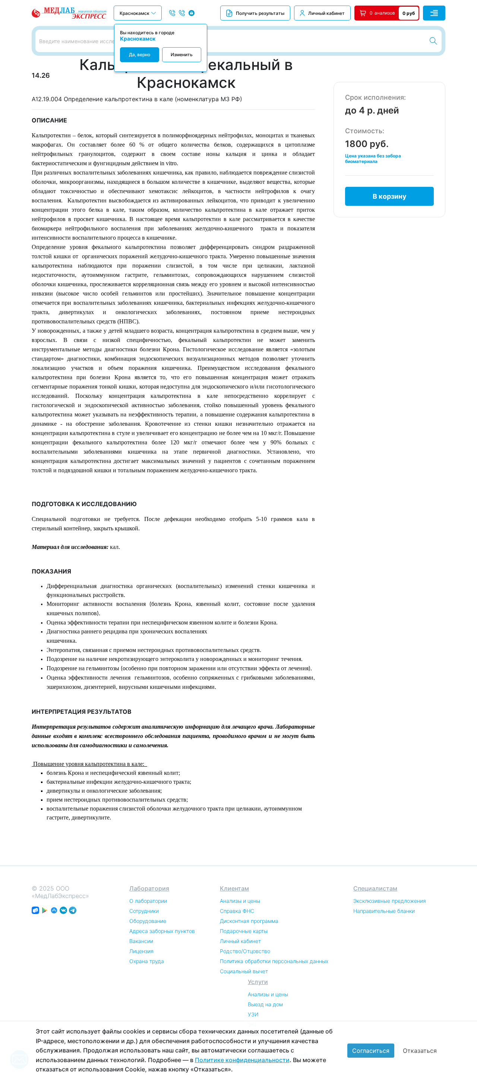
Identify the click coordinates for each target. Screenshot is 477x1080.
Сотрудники (144, 911)
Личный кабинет (326, 13)
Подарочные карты (244, 931)
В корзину (390, 196)
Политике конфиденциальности (242, 1060)
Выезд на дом (265, 1004)
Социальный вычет (244, 971)
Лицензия (141, 951)
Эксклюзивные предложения (389, 901)
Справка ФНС (237, 911)
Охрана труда (146, 961)
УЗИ (253, 1014)
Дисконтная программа (249, 921)
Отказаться (420, 1050)
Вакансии (141, 941)
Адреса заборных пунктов (162, 931)
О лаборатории (148, 901)
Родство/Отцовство (245, 951)
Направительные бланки (384, 911)
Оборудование (147, 921)
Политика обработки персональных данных (274, 961)
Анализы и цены (240, 901)
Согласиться (370, 1050)
